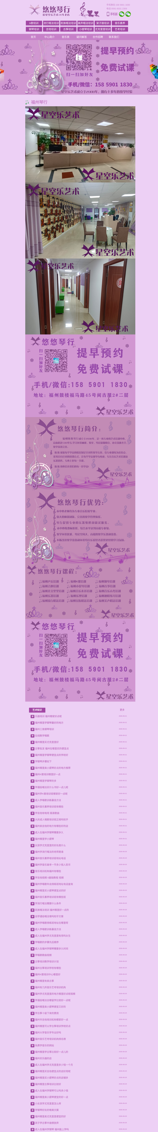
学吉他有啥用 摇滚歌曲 (47, 813)
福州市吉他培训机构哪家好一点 (51, 1019)
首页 (33, 36)
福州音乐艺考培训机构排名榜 (50, 1039)
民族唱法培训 (68, 23)
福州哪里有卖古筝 (44, 981)
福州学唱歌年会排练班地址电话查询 (54, 884)
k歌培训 (33, 23)
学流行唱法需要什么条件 (48, 903)
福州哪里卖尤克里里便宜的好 (50, 1116)
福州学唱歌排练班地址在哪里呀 (51, 922)
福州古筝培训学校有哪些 (48, 968)
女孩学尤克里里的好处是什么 (50, 845)
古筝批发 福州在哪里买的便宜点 (52, 748)
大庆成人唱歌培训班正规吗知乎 (51, 819)
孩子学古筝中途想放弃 (47, 1123)
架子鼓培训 (102, 23)
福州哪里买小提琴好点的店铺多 (51, 1077)
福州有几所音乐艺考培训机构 (50, 987)
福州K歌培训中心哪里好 (47, 974)
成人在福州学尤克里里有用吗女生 (53, 935)
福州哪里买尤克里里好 (47, 742)
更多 (122, 709)
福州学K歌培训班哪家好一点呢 (51, 793)
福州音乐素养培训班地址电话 (50, 858)
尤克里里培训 (102, 29)
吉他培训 (51, 29)
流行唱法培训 (51, 23)
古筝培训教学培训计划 (47, 961)
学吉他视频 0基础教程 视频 (49, 877)
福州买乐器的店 (43, 1058)
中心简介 (49, 36)
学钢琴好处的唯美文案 (47, 1110)
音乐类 (65, 36)
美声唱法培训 (85, 23)
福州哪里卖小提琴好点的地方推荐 (53, 768)
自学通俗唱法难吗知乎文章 (49, 916)
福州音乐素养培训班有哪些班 (50, 897)
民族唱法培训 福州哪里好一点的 (52, 910)
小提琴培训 (85, 29)
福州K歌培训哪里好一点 (47, 774)
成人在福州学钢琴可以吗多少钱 (51, 1090)
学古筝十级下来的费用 (47, 1013)
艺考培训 (120, 29)
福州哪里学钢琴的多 (45, 780)
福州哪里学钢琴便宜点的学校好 (51, 755)
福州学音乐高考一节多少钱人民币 (53, 864)
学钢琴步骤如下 (43, 761)
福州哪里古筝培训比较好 (48, 1084)
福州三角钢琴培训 (44, 729)
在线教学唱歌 (42, 735)
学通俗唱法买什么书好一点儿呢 (51, 787)
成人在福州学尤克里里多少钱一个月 (54, 1064)
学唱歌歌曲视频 (43, 955)
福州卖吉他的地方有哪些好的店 (51, 826)
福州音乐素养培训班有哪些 (49, 806)
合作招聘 (98, 36)
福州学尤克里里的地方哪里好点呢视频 (55, 993)
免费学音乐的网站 (44, 1045)
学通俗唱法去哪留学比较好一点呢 (53, 1000)
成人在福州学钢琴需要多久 (49, 832)
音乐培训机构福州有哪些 (48, 871)
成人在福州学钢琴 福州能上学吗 (52, 1129)
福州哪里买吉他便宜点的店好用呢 (53, 1071)
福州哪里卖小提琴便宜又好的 (50, 1006)
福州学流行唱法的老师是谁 (49, 851)
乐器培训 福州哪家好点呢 (48, 716)
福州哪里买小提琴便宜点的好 (50, 890)
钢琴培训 (34, 29)
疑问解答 (82, 36)
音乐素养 (120, 23)
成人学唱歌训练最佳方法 (48, 800)
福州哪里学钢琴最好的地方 (49, 722)
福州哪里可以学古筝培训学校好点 (53, 1026)
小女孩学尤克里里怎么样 (48, 1103)
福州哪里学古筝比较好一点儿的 (51, 1052)
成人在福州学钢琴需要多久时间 (51, 948)
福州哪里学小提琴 (44, 839)
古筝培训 (68, 29)
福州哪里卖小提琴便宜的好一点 (51, 1097)
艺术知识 (37, 710)
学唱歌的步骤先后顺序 (47, 942)
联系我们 (114, 36)
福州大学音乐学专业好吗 (48, 1032)
